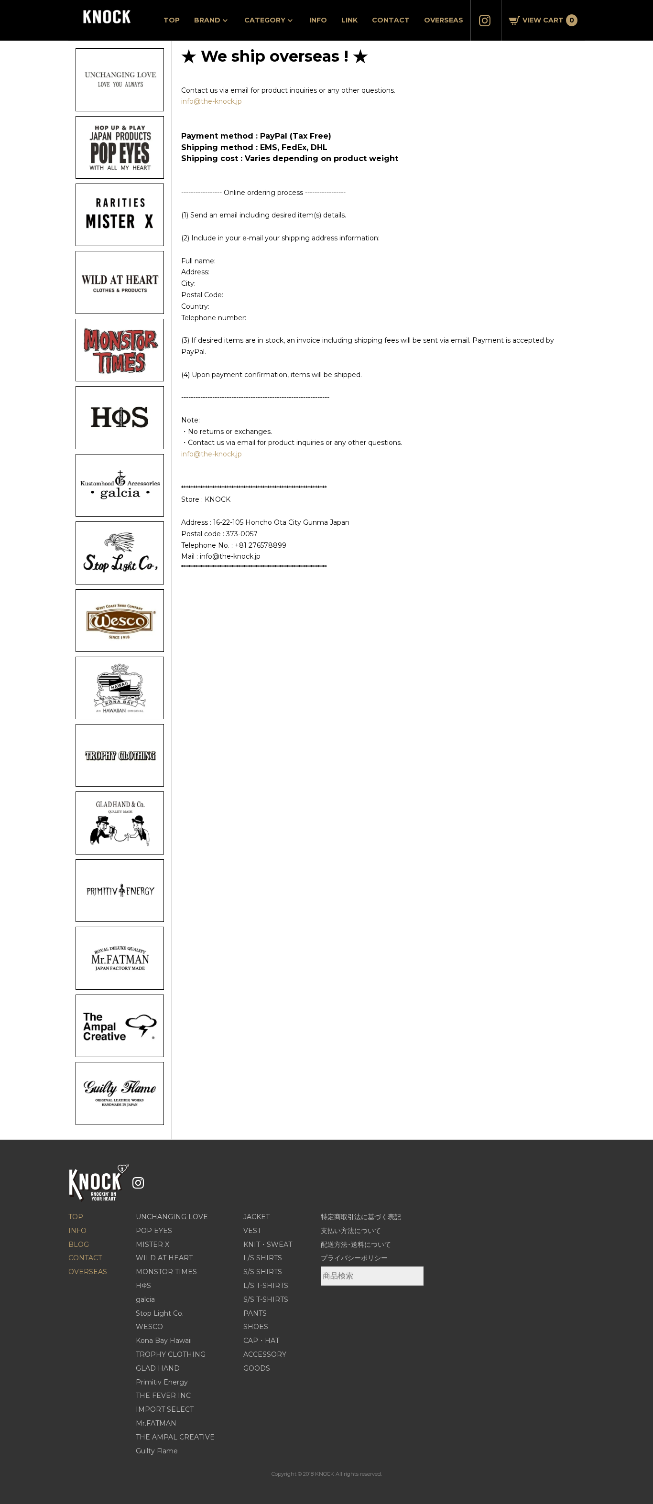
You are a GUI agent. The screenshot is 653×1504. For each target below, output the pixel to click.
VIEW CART (548, 20)
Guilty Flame (157, 1451)
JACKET (256, 1216)
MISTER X (152, 1244)
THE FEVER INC (163, 1395)
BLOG (78, 1244)
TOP (171, 20)
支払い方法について (351, 1230)
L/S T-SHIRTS (265, 1285)
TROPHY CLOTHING (171, 1354)
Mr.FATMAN (156, 1423)
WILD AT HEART (164, 1258)
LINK (349, 20)
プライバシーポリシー (354, 1258)
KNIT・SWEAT (267, 1244)
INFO (318, 20)
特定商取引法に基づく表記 (361, 1216)
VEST (252, 1230)
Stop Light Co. (160, 1313)
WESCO (149, 1326)
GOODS (256, 1368)
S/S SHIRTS (262, 1271)
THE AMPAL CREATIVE (175, 1437)
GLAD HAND (158, 1368)
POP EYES (154, 1230)
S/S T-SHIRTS (265, 1299)
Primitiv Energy (162, 1382)
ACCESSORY (264, 1354)
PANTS (255, 1313)
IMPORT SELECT (165, 1409)
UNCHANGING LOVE (172, 1216)
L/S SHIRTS (262, 1258)
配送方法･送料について (356, 1244)
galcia (145, 1299)
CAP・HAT (261, 1340)
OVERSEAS (443, 20)
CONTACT (391, 20)
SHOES (255, 1326)
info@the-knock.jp (211, 101)
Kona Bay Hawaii (164, 1340)
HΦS (143, 1285)
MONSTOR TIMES (166, 1271)
